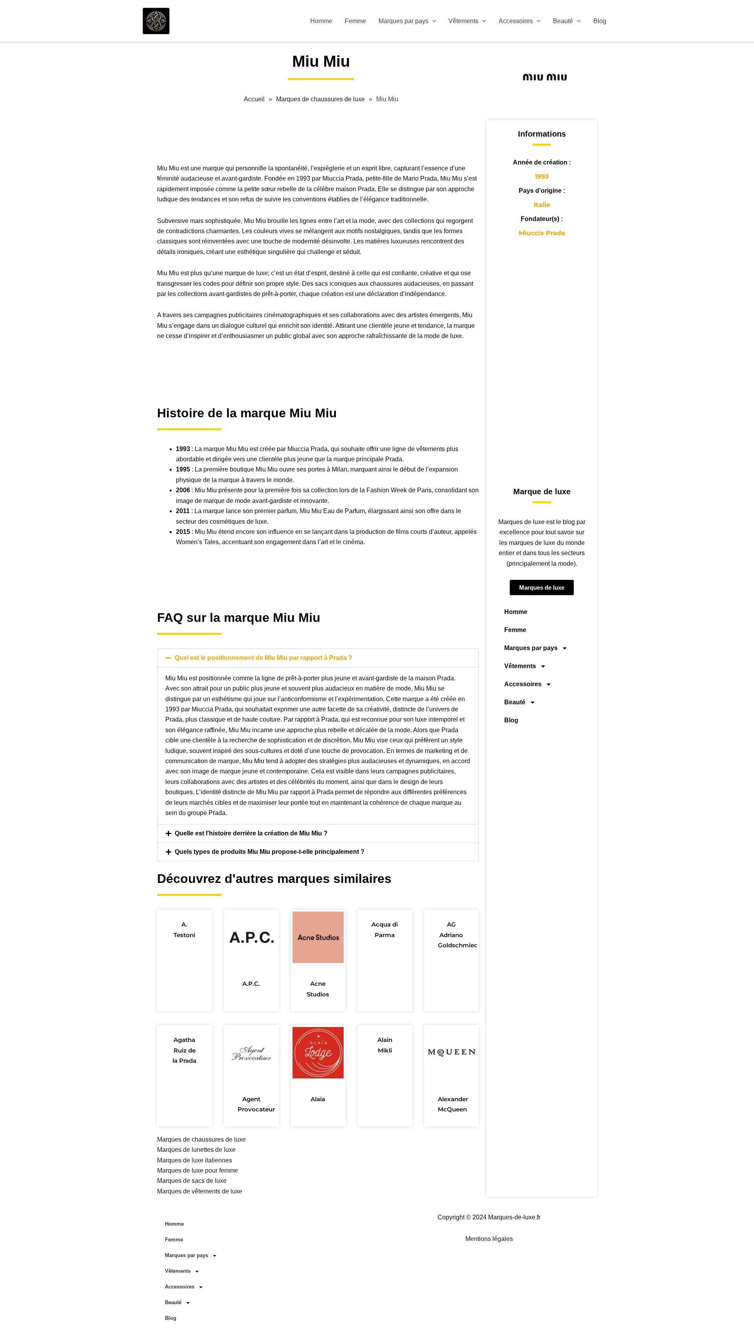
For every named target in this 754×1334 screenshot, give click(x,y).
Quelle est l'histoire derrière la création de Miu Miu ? (251, 833)
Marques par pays (403, 21)
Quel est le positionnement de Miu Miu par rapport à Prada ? (263, 657)
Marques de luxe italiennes (194, 1160)
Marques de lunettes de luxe (196, 1149)
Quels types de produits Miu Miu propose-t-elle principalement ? (269, 851)
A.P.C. (251, 983)
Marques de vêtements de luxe (199, 1191)
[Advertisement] (318, 137)
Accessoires (516, 21)
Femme (355, 21)
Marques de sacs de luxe (192, 1180)
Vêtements (463, 21)
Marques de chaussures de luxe (201, 1139)
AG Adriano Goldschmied (458, 935)
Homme (321, 21)
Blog (599, 21)
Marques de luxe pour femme (197, 1170)
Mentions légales (489, 1238)
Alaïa (318, 1099)
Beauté (563, 21)
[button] (432, 21)
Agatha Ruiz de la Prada (184, 1050)
